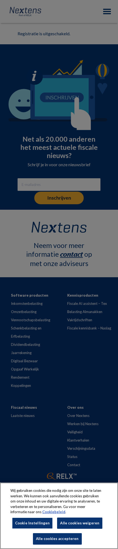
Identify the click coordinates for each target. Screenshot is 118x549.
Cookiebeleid (53, 512)
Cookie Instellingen (32, 523)
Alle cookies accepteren (57, 538)
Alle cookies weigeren (79, 523)
